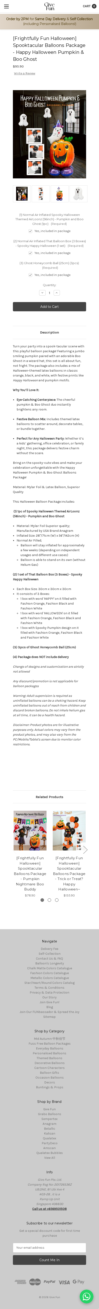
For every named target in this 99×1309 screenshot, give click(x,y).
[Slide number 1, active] (42, 900)
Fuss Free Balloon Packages (50, 1044)
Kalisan (49, 1133)
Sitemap (49, 1017)
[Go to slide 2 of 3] (85, 849)
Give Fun (49, 1109)
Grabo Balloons (49, 1114)
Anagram (49, 1124)
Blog (49, 1007)
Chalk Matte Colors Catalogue (49, 968)
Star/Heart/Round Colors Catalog (49, 983)
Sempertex (49, 1119)
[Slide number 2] (49, 900)
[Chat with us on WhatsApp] (86, 1296)
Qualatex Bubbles (49, 1153)
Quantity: (49, 285)
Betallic (49, 1129)
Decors (49, 1082)
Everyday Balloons (49, 1048)
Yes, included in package (52, 231)
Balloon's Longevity (49, 963)
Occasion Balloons (49, 1078)
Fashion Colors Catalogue (49, 973)
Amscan (49, 1148)
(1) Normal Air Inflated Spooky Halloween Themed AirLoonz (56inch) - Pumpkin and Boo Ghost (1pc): (49, 219)
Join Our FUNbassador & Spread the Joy (49, 1012)
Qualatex (49, 1138)
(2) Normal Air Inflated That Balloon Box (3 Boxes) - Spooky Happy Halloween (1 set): (49, 243)
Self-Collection (50, 954)
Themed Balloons (49, 1058)
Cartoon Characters (49, 1068)
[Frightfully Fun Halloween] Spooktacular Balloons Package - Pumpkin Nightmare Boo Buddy (30, 873)
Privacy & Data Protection (49, 992)
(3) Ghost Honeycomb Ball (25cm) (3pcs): (49, 265)
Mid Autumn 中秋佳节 (49, 1039)
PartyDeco (50, 1143)
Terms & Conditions (49, 988)
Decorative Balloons (50, 1063)
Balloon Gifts (49, 1073)
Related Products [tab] (49, 797)
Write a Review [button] (24, 73)
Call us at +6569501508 (49, 1209)
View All (49, 1158)
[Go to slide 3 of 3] (14, 849)
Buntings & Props (49, 1087)
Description (49, 332)
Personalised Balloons (49, 1053)
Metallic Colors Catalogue (49, 978)
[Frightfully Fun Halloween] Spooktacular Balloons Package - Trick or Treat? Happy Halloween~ (69, 873)
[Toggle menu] (6, 6)
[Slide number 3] (56, 900)
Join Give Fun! (49, 1002)
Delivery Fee (49, 949)
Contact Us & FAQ (49, 958)
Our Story (49, 997)
